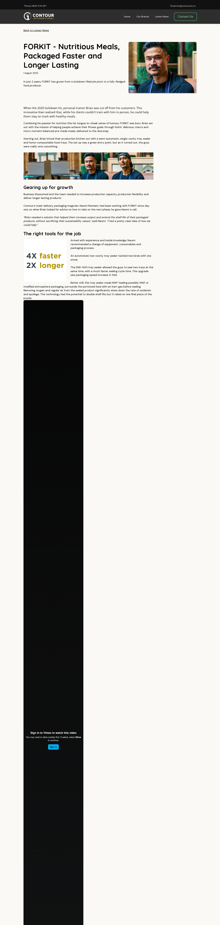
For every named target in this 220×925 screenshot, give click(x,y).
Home (127, 16)
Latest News (162, 16)
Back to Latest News (36, 30)
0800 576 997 (39, 6)
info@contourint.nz (186, 6)
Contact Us (185, 16)
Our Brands (142, 16)
